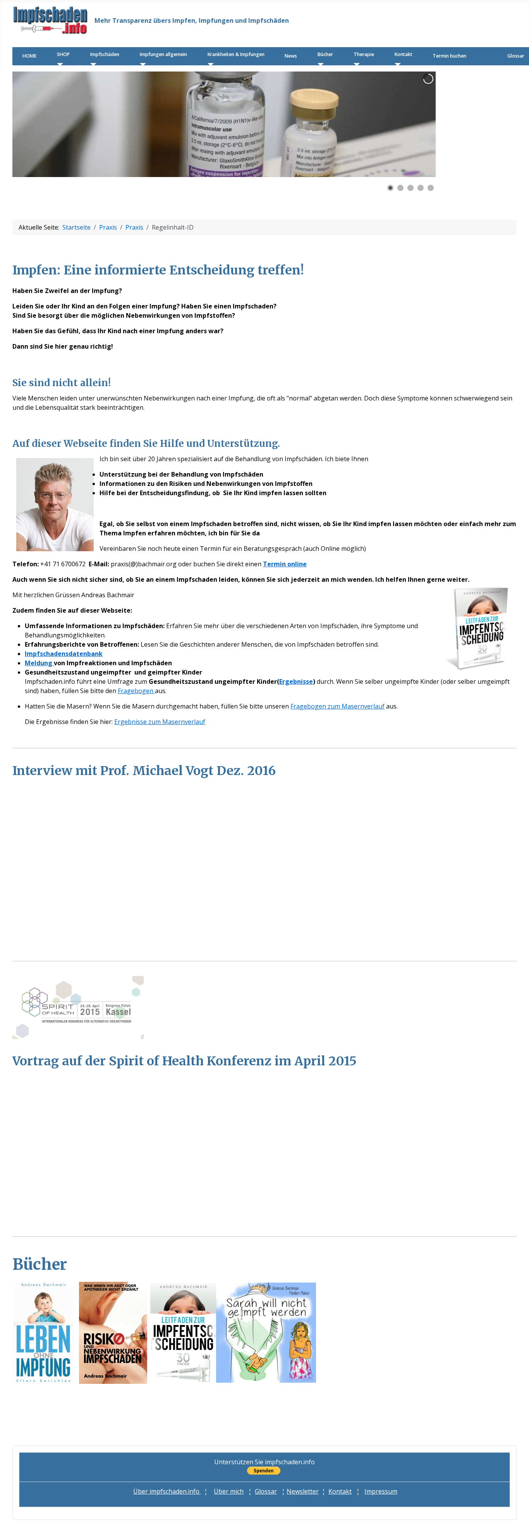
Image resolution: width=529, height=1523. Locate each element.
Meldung (39, 663)
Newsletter (303, 1491)
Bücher (325, 54)
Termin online (285, 564)
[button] (412, 124)
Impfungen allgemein (163, 54)
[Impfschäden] (91, 64)
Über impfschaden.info (167, 1491)
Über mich (229, 1491)
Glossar (515, 56)
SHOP (63, 54)
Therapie (364, 54)
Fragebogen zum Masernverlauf (337, 706)
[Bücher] (319, 64)
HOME (29, 56)
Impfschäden (104, 54)
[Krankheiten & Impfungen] (209, 64)
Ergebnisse (296, 681)
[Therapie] (355, 64)
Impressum (380, 1491)
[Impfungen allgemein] (141, 64)
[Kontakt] (396, 64)
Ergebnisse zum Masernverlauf (159, 721)
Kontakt (403, 54)
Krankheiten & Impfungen (236, 54)
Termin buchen (449, 56)
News (291, 56)
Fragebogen (136, 691)
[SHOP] (58, 64)
